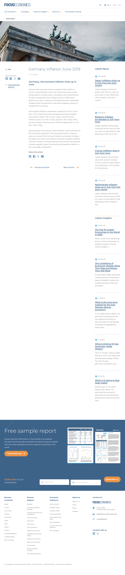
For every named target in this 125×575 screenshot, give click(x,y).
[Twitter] (98, 533)
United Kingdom (10, 533)
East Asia (30, 521)
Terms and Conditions (64, 564)
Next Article (69, 167)
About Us (56, 12)
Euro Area (8, 511)
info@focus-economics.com (107, 514)
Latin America (32, 527)
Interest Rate (54, 511)
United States (9, 537)
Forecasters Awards (73, 12)
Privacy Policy (37, 564)
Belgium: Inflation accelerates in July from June (107, 119)
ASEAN (29, 504)
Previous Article (42, 167)
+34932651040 (102, 519)
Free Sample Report (14, 86)
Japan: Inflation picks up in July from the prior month (107, 83)
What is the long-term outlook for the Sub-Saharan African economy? (106, 306)
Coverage (25, 12)
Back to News (10, 18)
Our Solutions (10, 12)
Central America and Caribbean (34, 513)
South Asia (31, 545)
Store (74, 505)
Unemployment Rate (56, 518)
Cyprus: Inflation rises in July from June (107, 152)
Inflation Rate (55, 507)
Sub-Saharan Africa (34, 554)
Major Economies (33, 531)
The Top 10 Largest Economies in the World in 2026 (107, 232)
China (6, 507)
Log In (108, 5)
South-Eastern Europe (32, 549)
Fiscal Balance (55, 522)
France (6, 514)
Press (74, 508)
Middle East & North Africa (34, 535)
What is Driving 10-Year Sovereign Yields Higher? (107, 346)
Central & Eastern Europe (33, 508)
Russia (6, 530)
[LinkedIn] (94, 533)
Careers (75, 511)
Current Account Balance (56, 526)
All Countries (9, 540)
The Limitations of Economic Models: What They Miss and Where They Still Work (107, 267)
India (6, 520)
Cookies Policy (49, 564)
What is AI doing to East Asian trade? (107, 381)
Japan (6, 527)
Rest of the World (33, 542)
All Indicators (54, 531)
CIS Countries (32, 518)
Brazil (6, 504)
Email (73, 478)
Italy (6, 524)
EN (114, 5)
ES (120, 5)
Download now (14, 453)
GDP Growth (54, 504)
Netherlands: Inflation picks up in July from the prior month (107, 187)
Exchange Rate (55, 514)
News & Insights (40, 12)
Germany (7, 517)
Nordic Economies (34, 539)
